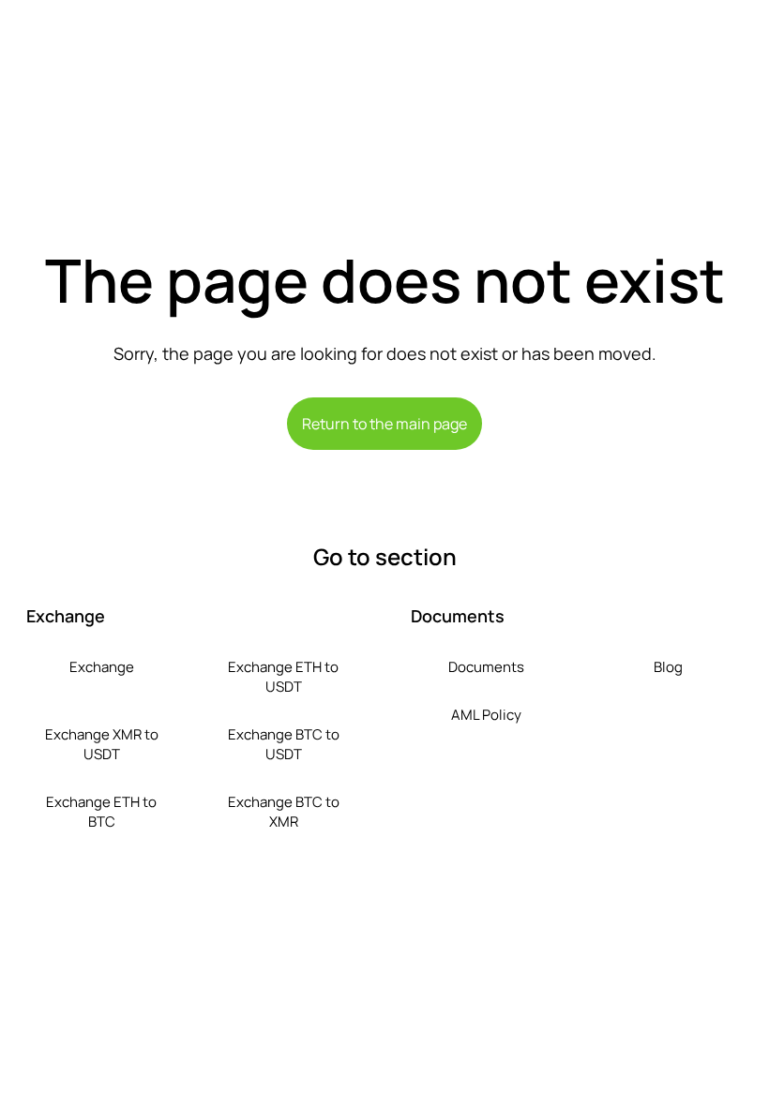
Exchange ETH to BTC (101, 811)
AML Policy (486, 715)
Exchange (101, 667)
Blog (668, 667)
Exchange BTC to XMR (283, 811)
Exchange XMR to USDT (101, 744)
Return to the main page (384, 423)
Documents (486, 667)
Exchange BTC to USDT (283, 744)
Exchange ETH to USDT (283, 676)
